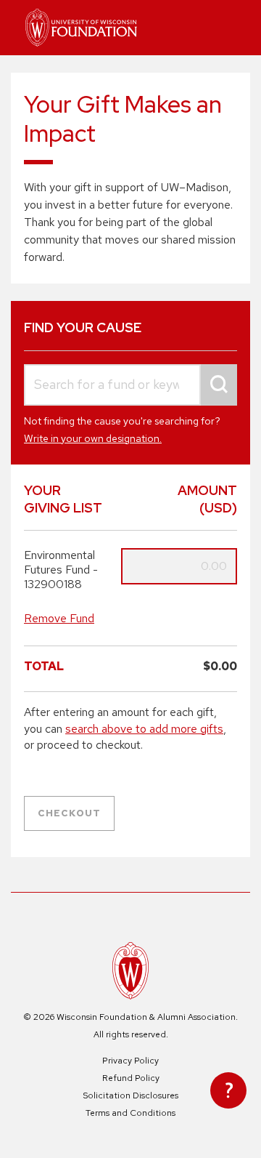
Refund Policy (131, 1078)
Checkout (69, 813)
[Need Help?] (228, 1090)
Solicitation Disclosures (130, 1095)
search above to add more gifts (144, 728)
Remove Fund (59, 618)
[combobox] (130, 385)
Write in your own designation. (93, 438)
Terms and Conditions (130, 1113)
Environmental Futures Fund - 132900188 (61, 570)
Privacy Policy (130, 1060)
